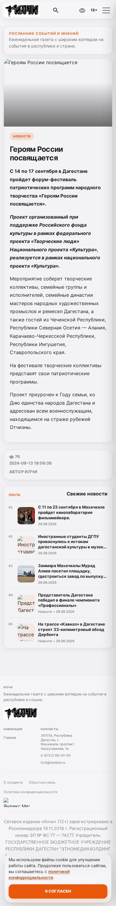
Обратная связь (42, 782)
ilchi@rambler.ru (53, 762)
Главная (10, 737)
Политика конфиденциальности (30, 792)
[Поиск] (56, 10)
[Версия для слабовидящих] (82, 10)
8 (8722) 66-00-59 (55, 755)
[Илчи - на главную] (29, 10)
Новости (22, 136)
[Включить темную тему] (69, 10)
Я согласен (58, 891)
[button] (106, 10)
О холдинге (13, 782)
